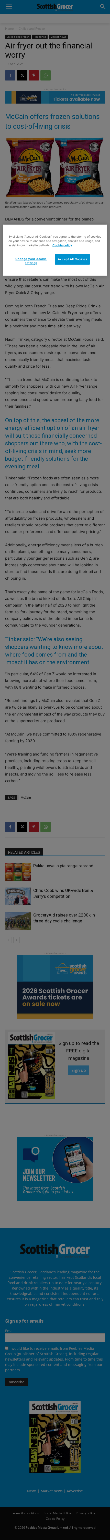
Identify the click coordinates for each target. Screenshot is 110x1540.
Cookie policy (62, 245)
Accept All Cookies (72, 259)
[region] (55, 250)
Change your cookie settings (31, 261)
